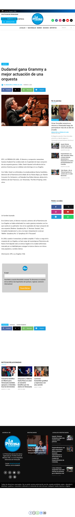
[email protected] (15, 463)
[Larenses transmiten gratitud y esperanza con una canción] (41, 371)
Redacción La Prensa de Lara (14, 84)
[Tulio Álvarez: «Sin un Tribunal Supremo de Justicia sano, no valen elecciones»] (55, 172)
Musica (5, 64)
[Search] (72, 27)
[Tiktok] (71, 20)
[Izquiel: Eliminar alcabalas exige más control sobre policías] (55, 146)
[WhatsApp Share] (37, 513)
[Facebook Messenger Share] (41, 513)
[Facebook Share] (30, 513)
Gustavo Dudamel (21, 324)
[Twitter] (63, 20)
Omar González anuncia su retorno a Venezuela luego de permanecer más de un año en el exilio (62, 126)
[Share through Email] (44, 513)
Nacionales (55, 120)
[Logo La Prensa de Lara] (37, 19)
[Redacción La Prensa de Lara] (2, 85)
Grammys (12, 324)
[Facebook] (56, 20)
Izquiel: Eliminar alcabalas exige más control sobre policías (66, 146)
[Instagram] (60, 20)
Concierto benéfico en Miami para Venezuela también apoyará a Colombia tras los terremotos (8, 383)
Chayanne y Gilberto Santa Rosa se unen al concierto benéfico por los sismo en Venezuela (25, 383)
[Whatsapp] (52, 20)
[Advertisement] (37, 46)
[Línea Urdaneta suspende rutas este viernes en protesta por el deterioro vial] (70, 469)
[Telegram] (56, 217)
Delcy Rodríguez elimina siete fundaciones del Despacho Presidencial (37, 450)
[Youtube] (67, 20)
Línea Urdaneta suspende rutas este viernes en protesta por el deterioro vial (58, 470)
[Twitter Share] (34, 513)
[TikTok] (18, 472)
